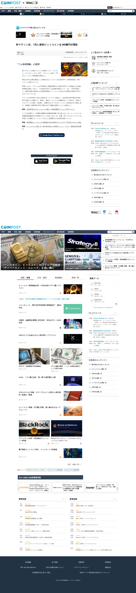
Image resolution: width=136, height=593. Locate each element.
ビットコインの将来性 (8, 7)
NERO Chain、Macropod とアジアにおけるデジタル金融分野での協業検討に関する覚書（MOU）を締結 (72, 487)
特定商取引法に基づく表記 (41, 572)
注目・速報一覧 (73, 464)
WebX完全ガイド (118, 7)
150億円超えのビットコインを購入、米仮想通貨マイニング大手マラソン (51, 109)
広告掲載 (28, 562)
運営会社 (108, 567)
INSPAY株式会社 (100, 151)
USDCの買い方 (99, 184)
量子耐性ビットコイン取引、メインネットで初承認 (38, 449)
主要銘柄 (28, 11)
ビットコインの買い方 (104, 62)
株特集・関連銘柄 (46, 7)
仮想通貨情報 (69, 52)
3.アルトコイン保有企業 (72, 470)
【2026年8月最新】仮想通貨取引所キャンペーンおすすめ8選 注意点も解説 (47, 299)
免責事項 (81, 562)
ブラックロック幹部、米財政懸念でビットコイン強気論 (33, 439)
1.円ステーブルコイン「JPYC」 (36, 470)
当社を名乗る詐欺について (55, 567)
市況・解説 (18, 11)
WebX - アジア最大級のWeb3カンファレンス (95, 572)
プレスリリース (48, 11)
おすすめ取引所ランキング (105, 70)
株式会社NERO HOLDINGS (104, 141)
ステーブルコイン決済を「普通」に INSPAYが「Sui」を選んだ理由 (107, 154)
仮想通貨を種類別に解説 (104, 56)
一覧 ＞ (132, 235)
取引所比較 (60, 11)
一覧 (115, 83)
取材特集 (37, 11)
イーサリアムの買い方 (101, 193)
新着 (9, 11)
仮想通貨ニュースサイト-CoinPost (71, 580)
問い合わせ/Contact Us (28, 567)
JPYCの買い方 (99, 188)
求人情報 (55, 562)
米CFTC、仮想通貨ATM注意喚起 (30, 366)
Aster (97, 160)
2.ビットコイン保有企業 (55, 470)
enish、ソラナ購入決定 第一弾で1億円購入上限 (37, 377)
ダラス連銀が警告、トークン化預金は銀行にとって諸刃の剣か (66, 367)
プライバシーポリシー (81, 567)
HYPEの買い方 (99, 202)
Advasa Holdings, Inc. (102, 128)
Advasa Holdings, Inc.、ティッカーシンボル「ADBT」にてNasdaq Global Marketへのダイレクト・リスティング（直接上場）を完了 (107, 133)
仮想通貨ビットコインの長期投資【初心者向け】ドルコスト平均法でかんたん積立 (54, 122)
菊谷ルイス (20, 52)
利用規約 (108, 562)
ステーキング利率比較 (33, 7)
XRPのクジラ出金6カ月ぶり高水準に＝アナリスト (37, 335)
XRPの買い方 (98, 197)
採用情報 (71, 11)
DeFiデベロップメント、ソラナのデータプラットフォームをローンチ (66, 439)
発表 (22, 54)
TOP (3, 11)
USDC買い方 (20, 7)
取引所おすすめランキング (103, 175)
